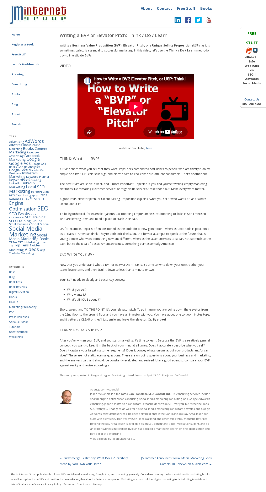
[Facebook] (186, 21)
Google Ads (20, 163)
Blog (15, 104)
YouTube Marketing (21, 253)
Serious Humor (18, 322)
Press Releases (19, 317)
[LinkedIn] (178, 21)
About (146, 8)
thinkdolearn (134, 375)
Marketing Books (40, 191)
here (149, 148)
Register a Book (23, 44)
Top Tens (21, 245)
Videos (32, 249)
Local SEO (35, 187)
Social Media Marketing (25, 231)
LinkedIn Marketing (22, 185)
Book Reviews (18, 287)
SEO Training (35, 217)
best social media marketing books (189, 474)
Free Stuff (186, 8)
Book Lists (15, 282)
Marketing (118, 375)
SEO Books (19, 214)
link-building (33, 180)
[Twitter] (196, 21)
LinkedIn (15, 183)
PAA (11, 312)
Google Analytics (29, 167)
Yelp (42, 250)
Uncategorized (18, 332)
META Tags (15, 195)
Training (18, 74)
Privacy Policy (53, 484)
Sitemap (97, 484)
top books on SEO (33, 479)
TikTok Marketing (28, 242)
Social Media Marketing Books (29, 237)
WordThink (16, 337)
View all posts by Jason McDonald (112, 439)
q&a (26, 199)
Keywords (17, 179)
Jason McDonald (177, 375)
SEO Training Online (25, 220)
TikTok (13, 242)
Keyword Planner (37, 177)
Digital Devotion (19, 292)
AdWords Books (20, 145)
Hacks (13, 297)
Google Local (18, 170)
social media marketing (80, 474)
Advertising (16, 142)
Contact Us (251, 99)
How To (13, 302)
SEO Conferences (22, 216)
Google (33, 159)
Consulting (19, 84)
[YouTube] (207, 21)
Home (16, 34)
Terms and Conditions (77, 484)
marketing (122, 474)
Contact (164, 8)
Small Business (19, 224)
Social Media (40, 224)
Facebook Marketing (24, 157)
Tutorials (14, 327)
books (53, 474)
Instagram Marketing (23, 175)
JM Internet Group (26, 474)
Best (12, 272)
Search (16, 124)
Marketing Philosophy (23, 307)
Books (206, 8)
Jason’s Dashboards (25, 64)
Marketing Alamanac (133, 479)
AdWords (34, 141)
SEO (43, 208)
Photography (30, 195)
